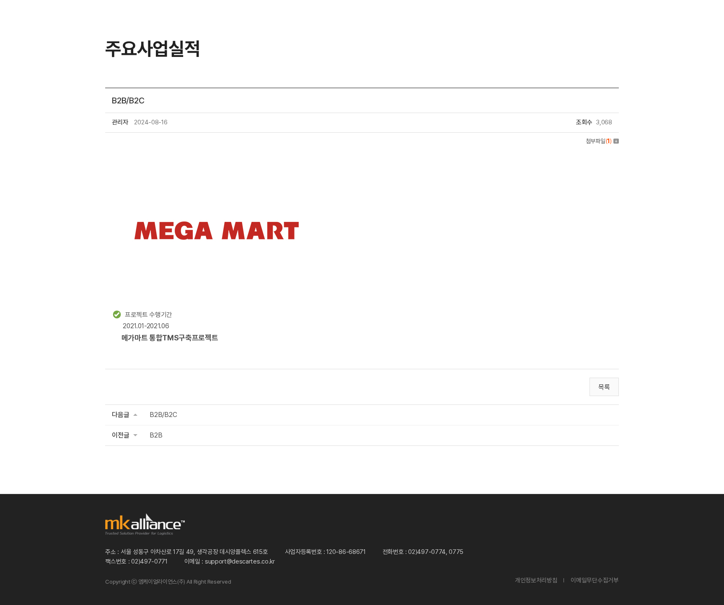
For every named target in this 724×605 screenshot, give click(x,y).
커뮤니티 (456, 19)
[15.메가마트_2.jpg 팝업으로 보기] (216, 158)
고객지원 (519, 19)
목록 (604, 387)
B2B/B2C (163, 415)
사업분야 (269, 19)
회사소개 (394, 19)
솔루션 (211, 19)
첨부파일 (599, 141)
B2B (156, 435)
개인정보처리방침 (536, 580)
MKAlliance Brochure (652, 19)
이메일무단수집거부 (594, 580)
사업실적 (332, 19)
